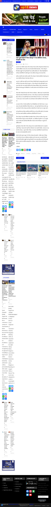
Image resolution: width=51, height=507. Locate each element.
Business (36, 29)
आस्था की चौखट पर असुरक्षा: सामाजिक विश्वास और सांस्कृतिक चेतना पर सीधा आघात (12, 245)
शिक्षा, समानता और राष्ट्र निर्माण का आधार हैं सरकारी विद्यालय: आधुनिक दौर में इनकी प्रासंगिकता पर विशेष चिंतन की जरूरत (12, 222)
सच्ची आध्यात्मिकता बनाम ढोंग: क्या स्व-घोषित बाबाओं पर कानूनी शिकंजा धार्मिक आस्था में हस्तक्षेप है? (6, 246)
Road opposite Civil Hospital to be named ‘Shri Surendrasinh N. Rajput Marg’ (13, 408)
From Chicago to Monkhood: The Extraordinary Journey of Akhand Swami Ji (10, 100)
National (19, 29)
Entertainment (6, 32)
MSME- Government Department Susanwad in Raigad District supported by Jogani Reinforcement (12, 291)
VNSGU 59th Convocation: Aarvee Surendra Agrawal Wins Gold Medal (9, 85)
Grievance (17, 491)
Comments (11, 39)
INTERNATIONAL (13, 29)
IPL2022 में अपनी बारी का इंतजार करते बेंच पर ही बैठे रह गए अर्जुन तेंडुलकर (43, 174)
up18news (26, 64)
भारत (43, 153)
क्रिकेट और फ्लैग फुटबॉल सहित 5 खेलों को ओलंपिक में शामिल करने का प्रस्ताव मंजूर (21, 174)
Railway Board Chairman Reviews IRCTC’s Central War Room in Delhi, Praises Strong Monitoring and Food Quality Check (6, 412)
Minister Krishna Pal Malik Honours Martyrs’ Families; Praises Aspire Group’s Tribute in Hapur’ (12, 439)
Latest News (5, 39)
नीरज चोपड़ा (28, 153)
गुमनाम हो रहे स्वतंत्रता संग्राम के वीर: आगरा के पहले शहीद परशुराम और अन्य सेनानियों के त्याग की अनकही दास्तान (12, 142)
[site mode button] (45, 34)
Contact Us (24, 1)
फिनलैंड (39, 153)
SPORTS (42, 29)
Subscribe (42, 500)
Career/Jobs (19, 32)
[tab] (5, 40)
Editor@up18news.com (17, 1)
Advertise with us (30, 1)
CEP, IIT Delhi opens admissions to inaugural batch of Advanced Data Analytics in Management (10, 116)
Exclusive (5, 29)
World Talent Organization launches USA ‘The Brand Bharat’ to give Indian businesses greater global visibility (6, 440)
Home (4, 483)
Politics (31, 29)
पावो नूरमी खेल (34, 153)
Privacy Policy (18, 486)
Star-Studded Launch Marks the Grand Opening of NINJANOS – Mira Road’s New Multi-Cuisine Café (9, 48)
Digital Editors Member (7, 490)
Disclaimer (17, 488)
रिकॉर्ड (18, 155)
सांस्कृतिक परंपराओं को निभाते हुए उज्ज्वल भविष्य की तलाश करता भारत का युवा (6, 218)
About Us (5, 485)
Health (13, 32)
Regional (25, 29)
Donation (36, 1)
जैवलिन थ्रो (22, 153)
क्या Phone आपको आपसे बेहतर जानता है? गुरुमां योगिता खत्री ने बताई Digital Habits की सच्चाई (5, 142)
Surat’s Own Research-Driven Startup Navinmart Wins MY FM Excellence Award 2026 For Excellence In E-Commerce (5, 293)
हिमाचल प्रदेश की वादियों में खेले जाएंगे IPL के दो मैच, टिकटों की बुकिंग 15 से (32, 174)
